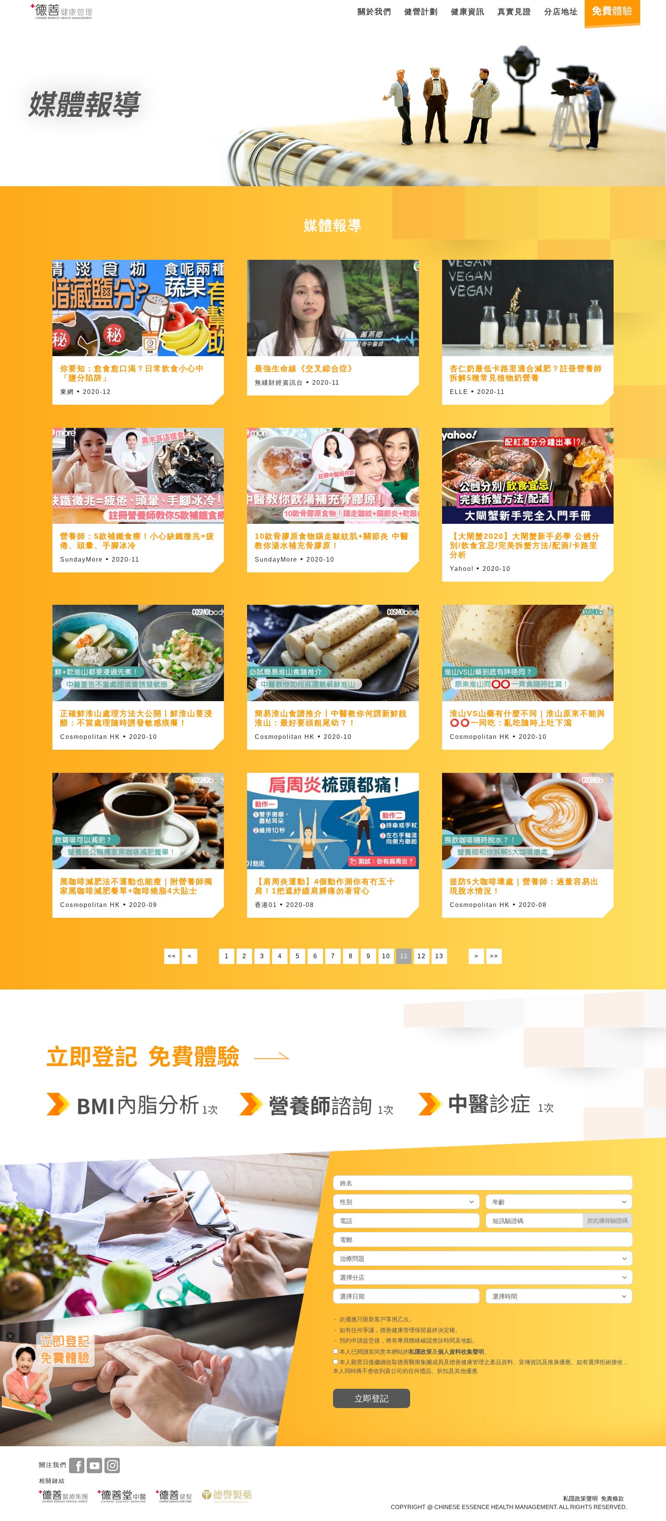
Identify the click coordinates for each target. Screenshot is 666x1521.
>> (494, 956)
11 (404, 956)
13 (439, 956)
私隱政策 (420, 1351)
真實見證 (514, 11)
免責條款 (612, 1498)
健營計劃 (421, 11)
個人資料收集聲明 (461, 1351)
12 (421, 956)
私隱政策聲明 (580, 1498)
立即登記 (371, 1398)
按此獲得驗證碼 (607, 1220)
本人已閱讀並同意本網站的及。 (414, 1351)
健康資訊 (468, 11)
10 (386, 956)
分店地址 (561, 11)
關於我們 (375, 11)
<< (172, 956)
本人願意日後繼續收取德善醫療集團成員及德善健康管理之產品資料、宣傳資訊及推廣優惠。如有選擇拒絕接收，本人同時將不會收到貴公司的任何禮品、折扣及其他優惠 (481, 1366)
